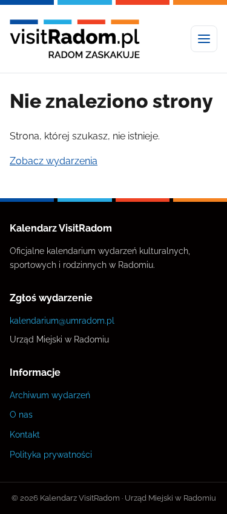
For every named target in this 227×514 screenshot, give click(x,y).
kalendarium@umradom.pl (62, 320)
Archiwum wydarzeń (50, 395)
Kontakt (25, 434)
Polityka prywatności (51, 454)
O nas (21, 414)
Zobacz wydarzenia (53, 161)
